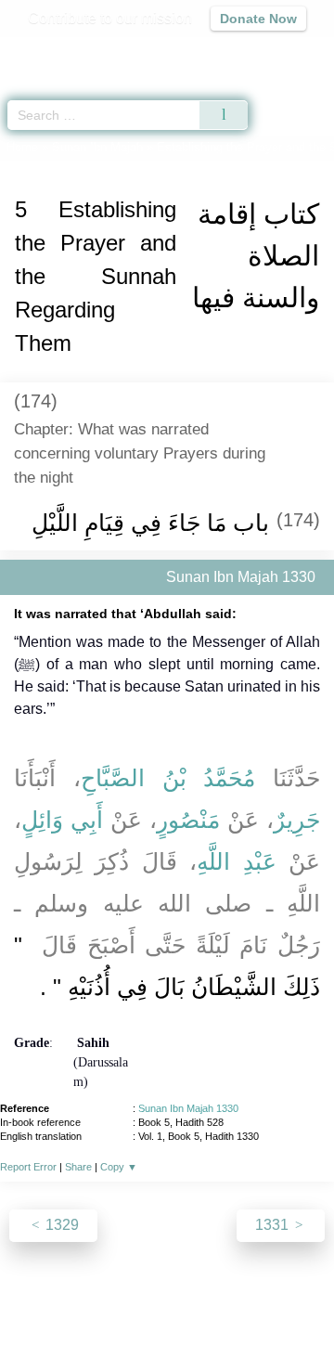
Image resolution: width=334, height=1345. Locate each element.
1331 (273, 1225)
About (32, 1291)
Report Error (28, 1166)
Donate (167, 1313)
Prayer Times (205, 51)
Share (78, 1166)
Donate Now (258, 18)
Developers (213, 1291)
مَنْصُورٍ (188, 820)
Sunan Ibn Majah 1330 (188, 1108)
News (82, 1291)
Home (22, 147)
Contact (288, 1291)
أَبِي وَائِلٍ (62, 820)
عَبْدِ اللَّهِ (236, 861)
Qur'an (60, 51)
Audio (280, 51)
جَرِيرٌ (297, 820)
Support (138, 1291)
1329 (60, 1225)
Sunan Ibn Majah (97, 147)
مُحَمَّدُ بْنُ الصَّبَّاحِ (168, 778)
